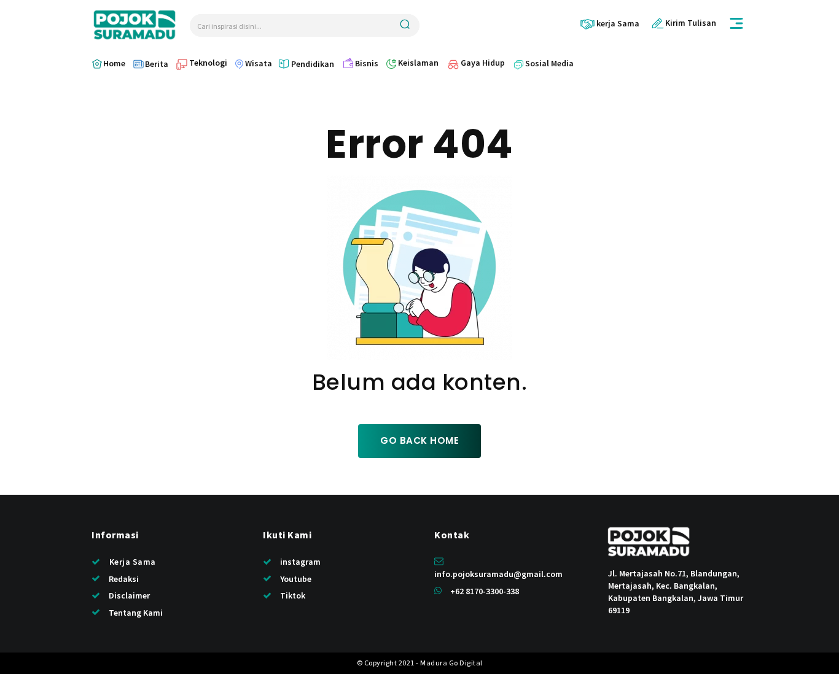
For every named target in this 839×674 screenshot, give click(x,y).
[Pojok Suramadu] (135, 25)
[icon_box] (609, 23)
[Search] (404, 25)
